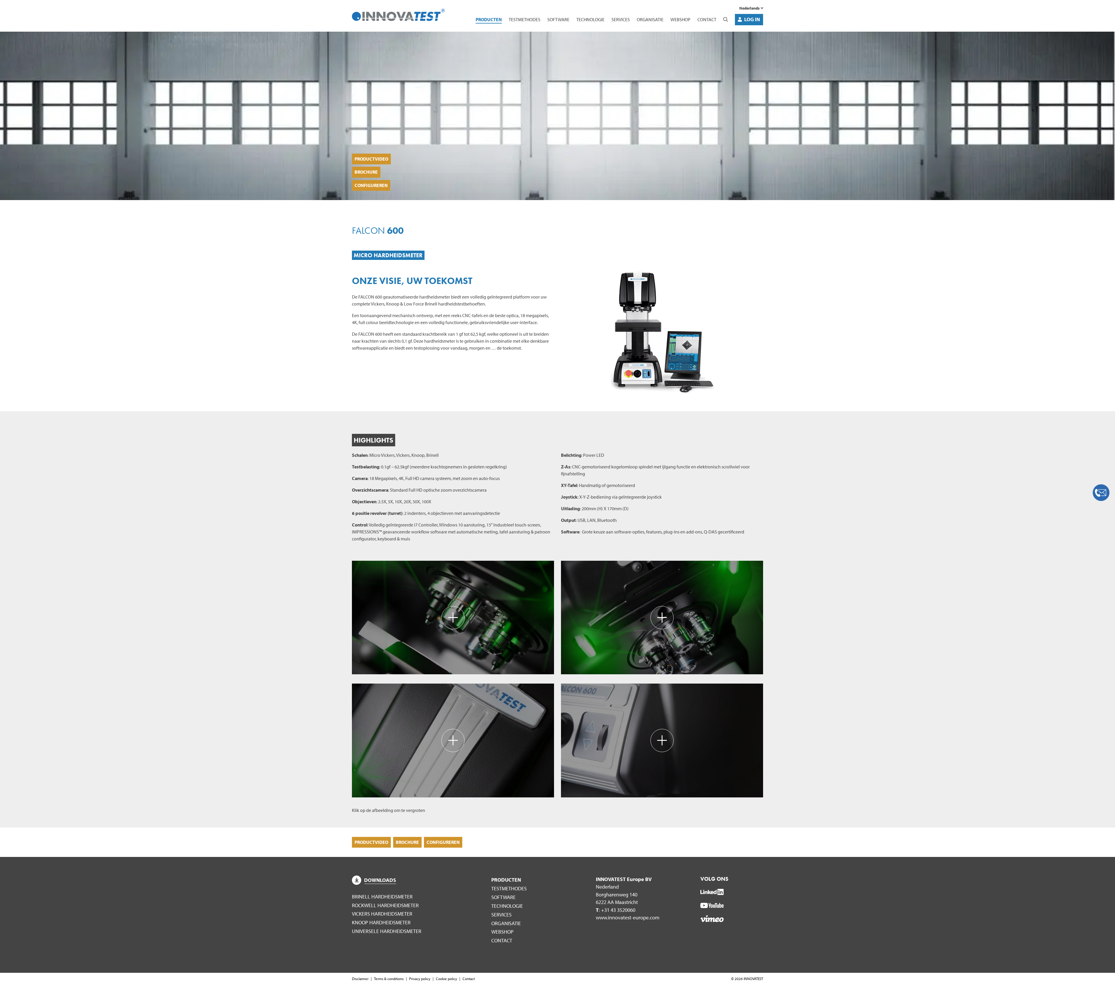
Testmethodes (524, 19)
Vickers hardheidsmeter (382, 913)
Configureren (371, 185)
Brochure (366, 172)
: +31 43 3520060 (615, 910)
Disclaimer (360, 978)
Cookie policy (446, 978)
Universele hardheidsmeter (386, 931)
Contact (706, 19)
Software (558, 19)
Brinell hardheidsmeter (382, 896)
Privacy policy (419, 978)
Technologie (590, 19)
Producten (489, 19)
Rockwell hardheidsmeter (385, 905)
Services (621, 19)
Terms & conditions (389, 978)
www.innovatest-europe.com (627, 917)
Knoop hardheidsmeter (381, 922)
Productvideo (371, 159)
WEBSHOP (680, 19)
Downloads (380, 880)
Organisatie (650, 19)
